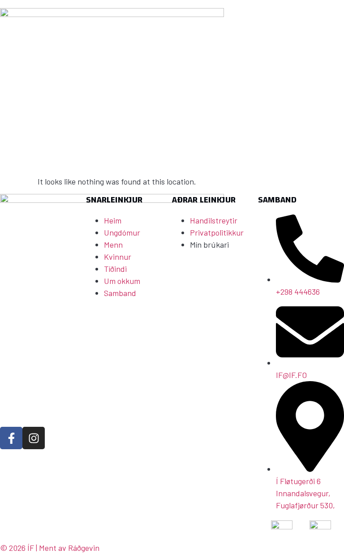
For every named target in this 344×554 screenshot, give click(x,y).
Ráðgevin (83, 548)
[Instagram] (33, 438)
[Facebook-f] (11, 438)
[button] (294, 120)
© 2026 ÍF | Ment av (34, 548)
